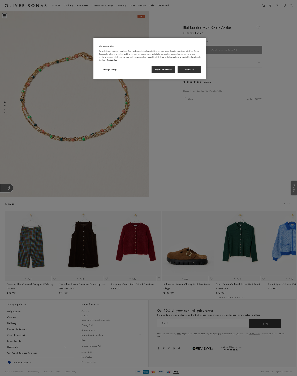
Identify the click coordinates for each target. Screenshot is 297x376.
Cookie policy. (111, 60)
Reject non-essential (163, 69)
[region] (149, 58)
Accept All (189, 69)
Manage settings (110, 69)
